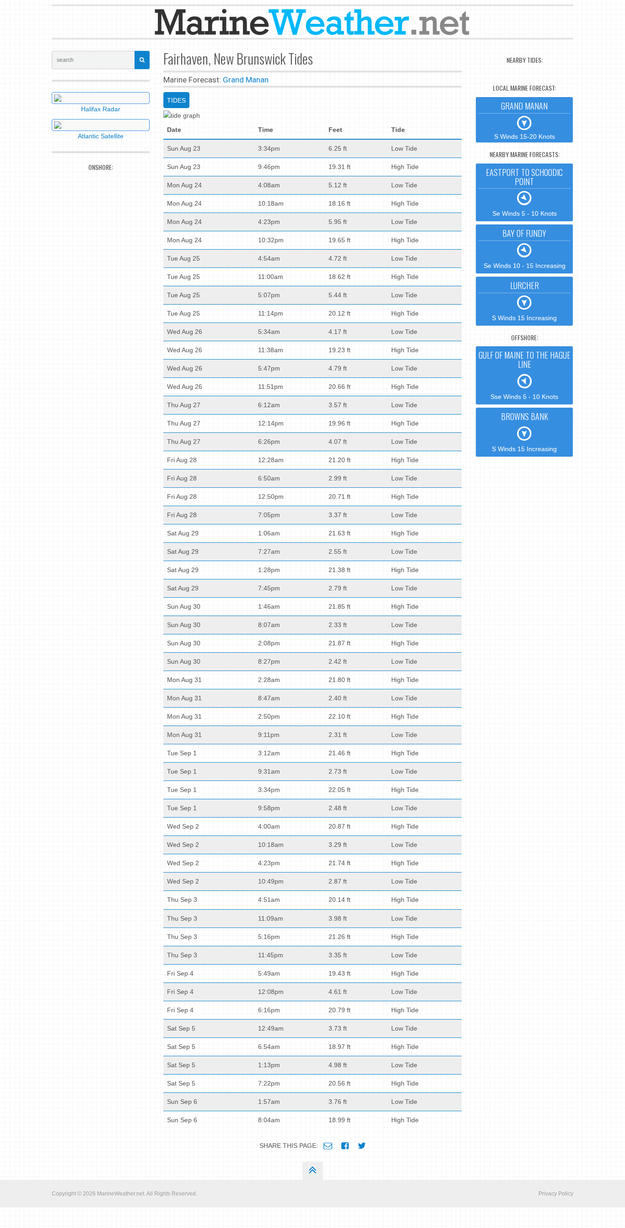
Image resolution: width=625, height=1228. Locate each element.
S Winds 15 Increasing (524, 300)
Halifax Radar (100, 109)
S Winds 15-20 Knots (524, 120)
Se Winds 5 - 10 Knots (524, 192)
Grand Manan (246, 79)
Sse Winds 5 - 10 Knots (525, 374)
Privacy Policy (556, 1193)
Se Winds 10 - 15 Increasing (525, 248)
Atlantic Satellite (101, 136)
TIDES (176, 100)
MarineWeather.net (120, 1193)
